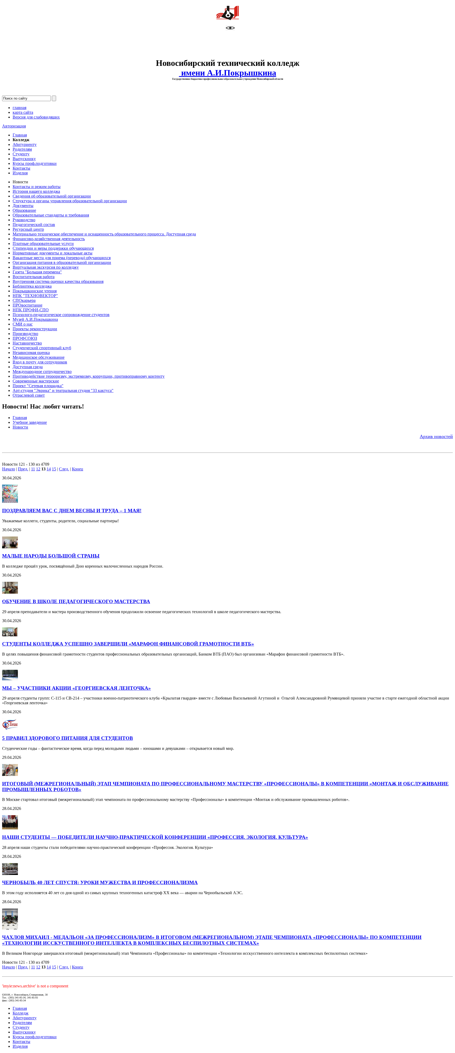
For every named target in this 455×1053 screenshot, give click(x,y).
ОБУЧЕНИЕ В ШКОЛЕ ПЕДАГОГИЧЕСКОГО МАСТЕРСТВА (76, 601)
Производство (25, 333)
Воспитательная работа (34, 276)
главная (19, 107)
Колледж (20, 1013)
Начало (8, 469)
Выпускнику (24, 158)
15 (54, 469)
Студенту (21, 154)
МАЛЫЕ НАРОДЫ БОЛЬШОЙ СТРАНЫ (51, 556)
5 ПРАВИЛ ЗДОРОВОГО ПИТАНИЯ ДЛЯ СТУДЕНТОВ (67, 738)
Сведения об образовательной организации (52, 196)
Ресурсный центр (28, 229)
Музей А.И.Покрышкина (35, 319)
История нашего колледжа (36, 191)
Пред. (23, 469)
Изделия (20, 173)
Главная (20, 135)
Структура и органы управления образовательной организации (70, 201)
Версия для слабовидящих (36, 117)
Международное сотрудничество (42, 371)
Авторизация (14, 126)
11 (33, 469)
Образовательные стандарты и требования (51, 215)
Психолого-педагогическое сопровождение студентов (61, 314)
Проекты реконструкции (35, 329)
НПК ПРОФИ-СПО (31, 310)
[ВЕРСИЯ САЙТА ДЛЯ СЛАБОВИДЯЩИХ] (230, 29)
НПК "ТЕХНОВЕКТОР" (35, 295)
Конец (77, 469)
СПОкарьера (24, 300)
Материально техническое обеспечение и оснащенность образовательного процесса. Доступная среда (104, 234)
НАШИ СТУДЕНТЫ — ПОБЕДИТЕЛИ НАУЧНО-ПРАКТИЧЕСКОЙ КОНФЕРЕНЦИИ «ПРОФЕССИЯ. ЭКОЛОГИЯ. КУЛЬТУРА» (155, 837)
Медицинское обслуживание (39, 357)
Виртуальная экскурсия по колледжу (46, 267)
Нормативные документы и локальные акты (52, 253)
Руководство (24, 220)
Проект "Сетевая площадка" (38, 385)
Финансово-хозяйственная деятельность (49, 239)
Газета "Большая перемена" (37, 272)
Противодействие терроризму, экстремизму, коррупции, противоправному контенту (89, 376)
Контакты (21, 168)
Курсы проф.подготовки (35, 163)
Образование (24, 210)
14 (49, 469)
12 (38, 469)
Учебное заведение (30, 422)
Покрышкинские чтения (35, 291)
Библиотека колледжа (32, 286)
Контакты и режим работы (37, 186)
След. (64, 469)
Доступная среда (28, 367)
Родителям (22, 149)
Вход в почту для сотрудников (40, 362)
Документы (23, 205)
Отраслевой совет (29, 395)
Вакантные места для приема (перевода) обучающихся (62, 257)
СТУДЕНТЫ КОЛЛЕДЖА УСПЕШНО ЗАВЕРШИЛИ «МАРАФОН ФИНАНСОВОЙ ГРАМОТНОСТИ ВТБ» (128, 644)
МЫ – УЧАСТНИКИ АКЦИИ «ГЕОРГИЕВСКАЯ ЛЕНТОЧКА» (76, 688)
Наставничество (27, 343)
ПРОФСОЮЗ (25, 338)
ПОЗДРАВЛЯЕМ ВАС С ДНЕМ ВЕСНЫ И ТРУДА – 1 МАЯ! (71, 510)
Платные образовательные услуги (43, 243)
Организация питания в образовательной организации (62, 262)
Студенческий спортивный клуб (42, 348)
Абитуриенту (25, 144)
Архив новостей (436, 436)
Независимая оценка (31, 352)
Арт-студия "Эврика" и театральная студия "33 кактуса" (63, 390)
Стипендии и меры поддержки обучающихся (53, 248)
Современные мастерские (36, 381)
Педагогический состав (34, 224)
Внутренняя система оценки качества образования (58, 281)
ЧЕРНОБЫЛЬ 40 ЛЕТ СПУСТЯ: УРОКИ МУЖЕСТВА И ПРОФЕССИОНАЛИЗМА (100, 882)
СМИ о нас (23, 324)
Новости (20, 427)
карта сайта (23, 112)
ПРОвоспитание (27, 305)
